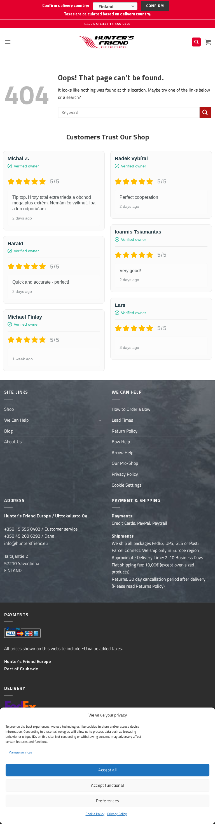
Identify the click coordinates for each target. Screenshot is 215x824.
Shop (9, 409)
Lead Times (122, 420)
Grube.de (29, 668)
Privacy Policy (117, 813)
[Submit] (205, 112)
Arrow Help (122, 452)
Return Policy (124, 431)
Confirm (155, 5)
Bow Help (121, 441)
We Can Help (16, 420)
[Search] (196, 42)
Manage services (20, 752)
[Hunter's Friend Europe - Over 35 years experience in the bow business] (107, 41)
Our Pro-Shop (125, 463)
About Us (13, 441)
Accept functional (107, 785)
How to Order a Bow (131, 409)
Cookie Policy (95, 813)
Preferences (107, 800)
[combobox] (115, 6)
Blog (8, 431)
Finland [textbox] (106, 6)
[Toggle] (100, 420)
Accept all (107, 770)
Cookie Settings (126, 485)
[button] (7, 42)
